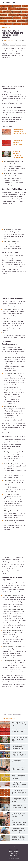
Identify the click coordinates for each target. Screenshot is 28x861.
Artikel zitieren (5, 44)
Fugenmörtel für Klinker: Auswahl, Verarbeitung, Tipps (19, 131)
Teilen (19, 44)
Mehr (25, 44)
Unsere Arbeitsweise (14, 849)
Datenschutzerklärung (14, 855)
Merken (13, 44)
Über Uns (14, 847)
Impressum (14, 853)
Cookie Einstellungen (14, 851)
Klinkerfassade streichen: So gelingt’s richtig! (18, 142)
